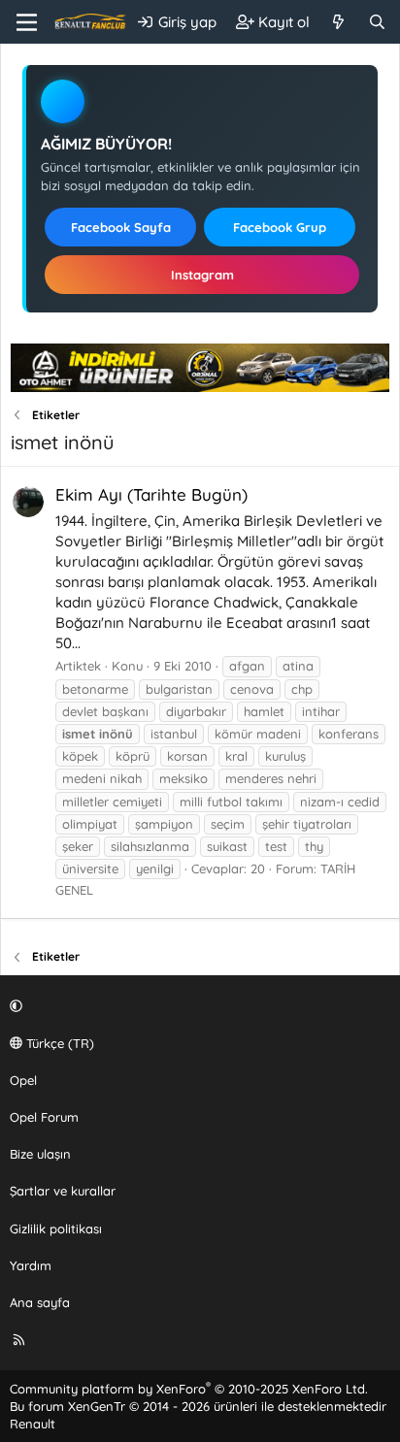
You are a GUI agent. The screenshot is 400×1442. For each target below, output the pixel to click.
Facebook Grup (279, 227)
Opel (23, 1080)
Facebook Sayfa (121, 227)
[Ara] (377, 22)
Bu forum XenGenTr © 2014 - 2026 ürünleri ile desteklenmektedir (198, 1406)
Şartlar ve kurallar (63, 1190)
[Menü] (27, 22)
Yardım (30, 1265)
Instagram (202, 274)
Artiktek (78, 665)
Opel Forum (44, 1117)
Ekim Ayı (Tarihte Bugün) (151, 494)
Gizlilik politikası (56, 1228)
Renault (32, 1423)
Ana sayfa (40, 1302)
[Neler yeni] (338, 22)
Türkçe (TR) (58, 1043)
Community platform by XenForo (189, 1388)
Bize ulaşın (40, 1154)
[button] (197, 1005)
